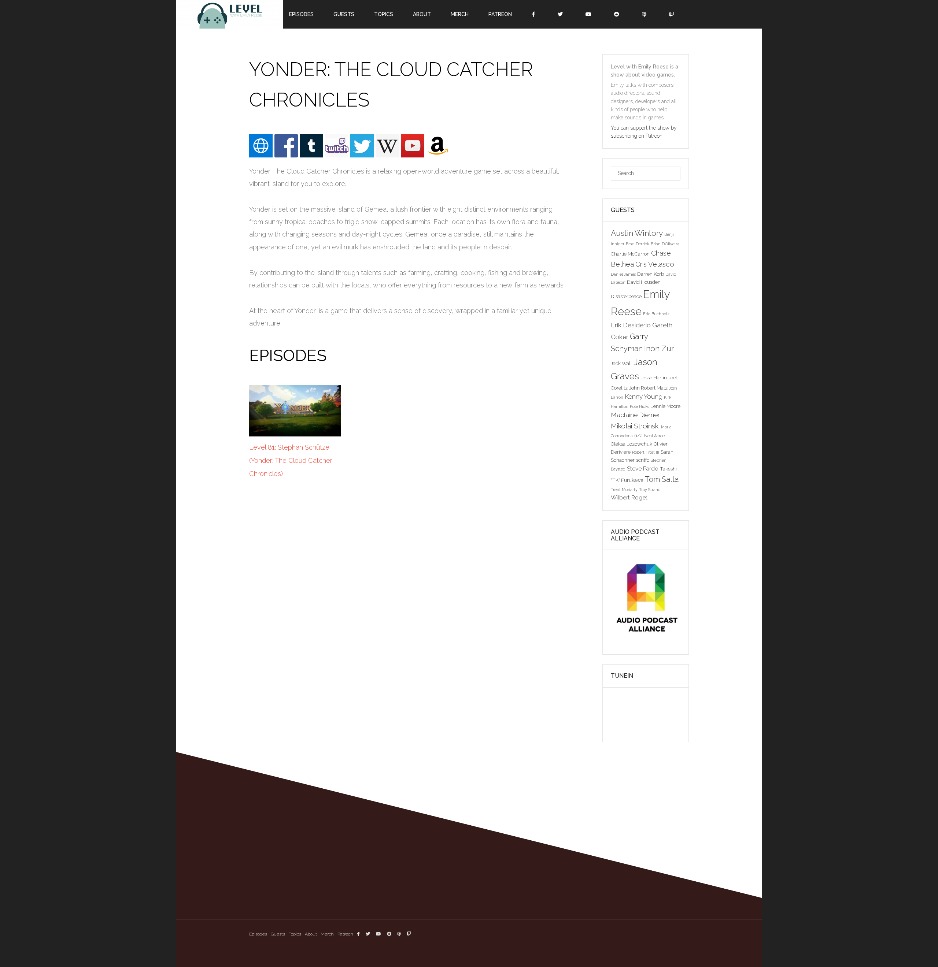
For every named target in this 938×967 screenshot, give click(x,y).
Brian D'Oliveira (665, 244)
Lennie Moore (665, 406)
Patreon (345, 934)
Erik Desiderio (631, 325)
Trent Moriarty (624, 489)
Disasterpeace (626, 296)
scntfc (642, 460)
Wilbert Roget (629, 497)
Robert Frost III (645, 452)
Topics (295, 934)
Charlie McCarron (630, 254)
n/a (638, 435)
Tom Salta (662, 479)
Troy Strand (650, 489)
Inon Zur (659, 348)
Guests (278, 934)
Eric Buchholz (656, 314)
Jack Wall (621, 363)
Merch (327, 934)
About (311, 934)
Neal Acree (654, 436)
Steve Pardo (642, 468)
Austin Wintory (637, 233)
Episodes (258, 934)
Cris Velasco (654, 264)
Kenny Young (643, 396)
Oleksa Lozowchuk (631, 444)
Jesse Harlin (653, 377)
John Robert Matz (648, 388)
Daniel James (623, 274)
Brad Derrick (637, 244)
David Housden (644, 282)
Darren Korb (650, 274)
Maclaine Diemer (635, 415)
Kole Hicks (639, 406)
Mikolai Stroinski (635, 426)
